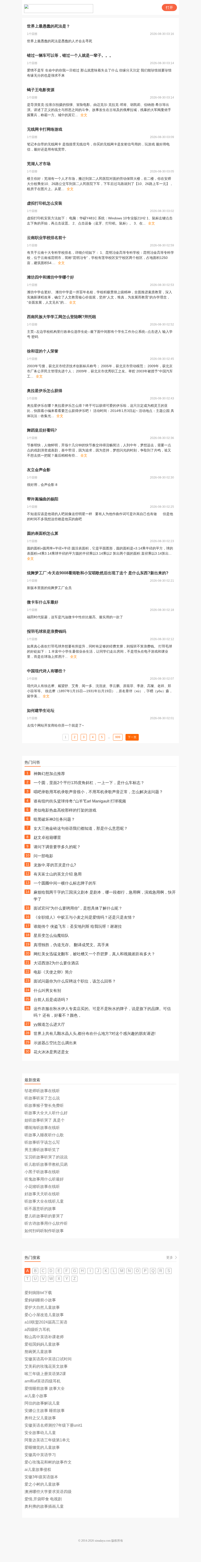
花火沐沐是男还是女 (51, 1052)
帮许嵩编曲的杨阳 (42, 499)
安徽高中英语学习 (40, 1455)
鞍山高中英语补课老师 (44, 1337)
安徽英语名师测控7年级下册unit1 (53, 1425)
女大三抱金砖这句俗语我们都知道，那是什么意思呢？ (81, 828)
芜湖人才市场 (38, 164)
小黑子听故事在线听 (42, 1172)
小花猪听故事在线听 (42, 1186)
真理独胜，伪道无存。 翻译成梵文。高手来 (71, 945)
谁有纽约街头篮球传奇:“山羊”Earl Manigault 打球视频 (80, 801)
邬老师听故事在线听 (42, 1091)
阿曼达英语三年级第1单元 (47, 1440)
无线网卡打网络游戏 (44, 129)
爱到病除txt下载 (38, 1293)
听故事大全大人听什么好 (46, 1113)
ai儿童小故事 (36, 1396)
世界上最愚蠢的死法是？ (48, 26)
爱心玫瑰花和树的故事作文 (48, 1462)
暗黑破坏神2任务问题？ (54, 819)
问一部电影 (43, 856)
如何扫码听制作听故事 (44, 1231)
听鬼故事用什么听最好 (44, 1179)
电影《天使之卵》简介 (53, 972)
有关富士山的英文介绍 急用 (58, 874)
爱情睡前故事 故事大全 (45, 1388)
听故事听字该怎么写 (42, 1142)
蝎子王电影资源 (40, 90)
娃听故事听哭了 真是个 (45, 1120)
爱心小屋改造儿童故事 (44, 1315)
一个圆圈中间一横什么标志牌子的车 (65, 883)
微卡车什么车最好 (42, 602)
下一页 (132, 737)
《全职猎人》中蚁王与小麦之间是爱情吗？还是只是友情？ (85, 917)
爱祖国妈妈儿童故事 (42, 1344)
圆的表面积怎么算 (42, 533)
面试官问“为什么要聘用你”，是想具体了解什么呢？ (78, 908)
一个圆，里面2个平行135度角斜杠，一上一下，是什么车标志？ (89, 783)
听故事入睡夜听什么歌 (44, 1135)
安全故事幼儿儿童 (40, 1433)
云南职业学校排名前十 (46, 238)
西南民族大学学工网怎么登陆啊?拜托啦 (61, 317)
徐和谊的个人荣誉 (42, 351)
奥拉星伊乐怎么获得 (44, 391)
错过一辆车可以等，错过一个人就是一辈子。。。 (70, 55)
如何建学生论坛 (40, 710)
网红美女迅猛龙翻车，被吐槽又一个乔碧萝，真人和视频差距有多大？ (94, 954)
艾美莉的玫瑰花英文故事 (46, 1366)
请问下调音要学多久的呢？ (57, 847)
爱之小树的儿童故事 (42, 1484)
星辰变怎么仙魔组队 (51, 935)
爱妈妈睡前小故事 (40, 1300)
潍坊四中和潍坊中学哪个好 (50, 277)
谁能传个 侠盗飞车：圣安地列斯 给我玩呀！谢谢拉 (78, 926)
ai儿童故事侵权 (38, 1469)
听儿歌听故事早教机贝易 (46, 1164)
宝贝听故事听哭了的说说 (46, 1157)
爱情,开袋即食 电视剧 (43, 1499)
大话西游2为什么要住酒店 (56, 963)
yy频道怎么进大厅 (49, 1024)
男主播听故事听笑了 (42, 1150)
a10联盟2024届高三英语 (46, 1322)
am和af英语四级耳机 (43, 1381)
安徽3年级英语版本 (41, 1477)
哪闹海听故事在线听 (42, 1128)
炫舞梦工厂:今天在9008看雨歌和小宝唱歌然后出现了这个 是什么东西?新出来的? (97, 573)
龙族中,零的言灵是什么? (55, 865)
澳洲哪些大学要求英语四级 (48, 1492)
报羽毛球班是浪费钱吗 (46, 631)
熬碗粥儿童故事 (38, 1352)
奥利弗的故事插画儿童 (44, 1506)
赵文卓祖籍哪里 (47, 837)
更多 (169, 1257)
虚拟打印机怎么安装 (44, 203)
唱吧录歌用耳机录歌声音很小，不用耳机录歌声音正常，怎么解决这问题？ (98, 792)
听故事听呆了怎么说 (42, 1098)
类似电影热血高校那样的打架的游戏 (65, 810)
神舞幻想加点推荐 (49, 774)
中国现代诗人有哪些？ (46, 671)
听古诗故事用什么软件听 (46, 1223)
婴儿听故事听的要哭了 (44, 1216)
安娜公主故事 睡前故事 (45, 1410)
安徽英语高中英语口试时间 (48, 1359)
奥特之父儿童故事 (40, 1418)
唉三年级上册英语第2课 (45, 1374)
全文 (83, 115)
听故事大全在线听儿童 (44, 1201)
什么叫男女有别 (47, 990)
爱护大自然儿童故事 (42, 1307)
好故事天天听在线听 (42, 1194)
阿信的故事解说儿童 (42, 1403)
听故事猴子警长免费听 (44, 1105)
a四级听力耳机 (37, 1329)
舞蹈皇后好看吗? (42, 430)
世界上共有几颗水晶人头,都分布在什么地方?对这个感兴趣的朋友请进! (94, 1033)
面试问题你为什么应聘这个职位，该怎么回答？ (75, 981)
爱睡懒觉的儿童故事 (42, 1447)
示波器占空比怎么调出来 (55, 1043)
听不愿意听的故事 (40, 1209)
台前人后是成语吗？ (51, 1000)
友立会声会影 (38, 470)
